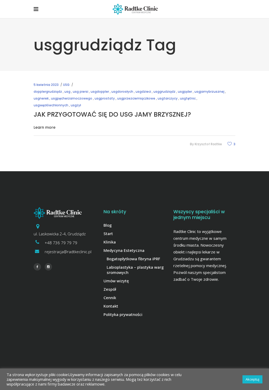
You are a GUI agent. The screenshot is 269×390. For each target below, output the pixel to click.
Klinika (110, 242)
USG (66, 84)
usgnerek (41, 98)
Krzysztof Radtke (208, 144)
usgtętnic (188, 98)
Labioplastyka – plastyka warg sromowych (135, 269)
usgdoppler (100, 91)
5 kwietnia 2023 (46, 84)
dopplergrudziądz (48, 91)
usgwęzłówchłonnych (51, 105)
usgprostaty (105, 98)
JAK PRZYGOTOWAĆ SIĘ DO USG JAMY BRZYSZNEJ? (112, 114)
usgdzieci (143, 91)
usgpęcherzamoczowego (71, 98)
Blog (108, 225)
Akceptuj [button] (252, 379)
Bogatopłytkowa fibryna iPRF (133, 258)
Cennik (110, 297)
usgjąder (185, 91)
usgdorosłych (122, 91)
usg (67, 91)
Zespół (110, 289)
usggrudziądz (164, 91)
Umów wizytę (116, 280)
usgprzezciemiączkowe (136, 98)
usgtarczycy (168, 98)
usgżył (76, 105)
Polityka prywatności (123, 314)
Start (108, 233)
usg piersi (80, 91)
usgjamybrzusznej (209, 91)
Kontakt (111, 306)
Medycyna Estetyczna (124, 250)
